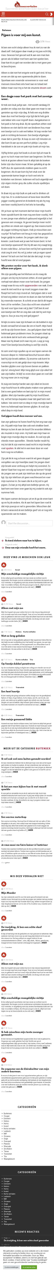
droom (43, 88)
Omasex (7, 1136)
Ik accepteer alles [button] (29, 1267)
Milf (5, 1134)
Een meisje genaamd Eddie (16, 719)
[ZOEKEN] (46, 14)
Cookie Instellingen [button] (11, 1267)
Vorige (1, 21)
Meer (38, 587)
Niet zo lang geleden (13, 636)
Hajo (6, 1238)
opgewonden (31, 285)
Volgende (52, 21)
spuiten (9, 448)
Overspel (7, 1141)
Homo (6, 1124)
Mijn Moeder (8, 893)
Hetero (18, 632)
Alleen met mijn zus (38, 20)
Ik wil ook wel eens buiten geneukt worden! (26, 759)
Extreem (7, 1119)
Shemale (7, 1146)
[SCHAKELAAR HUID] (51, 14)
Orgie (6, 1139)
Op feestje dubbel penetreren (18, 664)
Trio (31, 660)
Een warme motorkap (13, 817)
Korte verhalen (29, 632)
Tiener (6, 1151)
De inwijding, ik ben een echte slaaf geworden (26, 1241)
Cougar (7, 1116)
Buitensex (43, 749)
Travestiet (20, 687)
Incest (17, 570)
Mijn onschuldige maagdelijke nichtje (22, 574)
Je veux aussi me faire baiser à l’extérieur (24, 845)
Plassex (7, 1144)
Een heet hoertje (10, 691)
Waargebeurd (9, 1159)
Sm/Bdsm (8, 1149)
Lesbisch (7, 1131)
